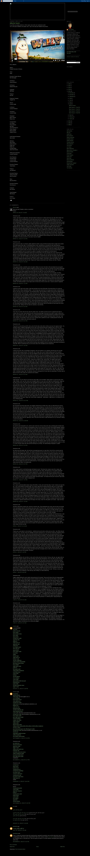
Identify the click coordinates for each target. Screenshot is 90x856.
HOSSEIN (15, 826)
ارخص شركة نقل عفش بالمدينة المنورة (20, 812)
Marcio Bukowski (70, 148)
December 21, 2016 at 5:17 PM (21, 759)
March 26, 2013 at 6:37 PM (20, 464)
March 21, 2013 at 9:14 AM (20, 374)
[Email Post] (11, 200)
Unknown (15, 691)
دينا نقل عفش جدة (16, 819)
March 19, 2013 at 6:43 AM (20, 306)
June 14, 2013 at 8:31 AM (19, 599)
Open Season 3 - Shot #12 (74, 109)
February (71, 116)
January (71, 118)
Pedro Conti (69, 156)
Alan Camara (69, 130)
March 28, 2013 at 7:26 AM (20, 501)
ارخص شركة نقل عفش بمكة (18, 814)
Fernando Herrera (70, 142)
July (70, 98)
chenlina (14, 626)
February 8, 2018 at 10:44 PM (21, 781)
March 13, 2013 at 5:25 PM (20, 238)
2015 (69, 85)
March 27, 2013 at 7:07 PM (20, 479)
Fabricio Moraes (70, 140)
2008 (69, 124)
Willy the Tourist (15, 23)
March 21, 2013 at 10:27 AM (20, 400)
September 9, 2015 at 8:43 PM (21, 738)
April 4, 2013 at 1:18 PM (19, 552)
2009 (69, 122)
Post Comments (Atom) (20, 849)
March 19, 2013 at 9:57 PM (20, 320)
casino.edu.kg (51, 836)
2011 (69, 91)
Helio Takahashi (70, 143)
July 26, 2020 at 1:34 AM (19, 830)
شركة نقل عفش (16, 815)
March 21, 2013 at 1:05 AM (20, 345)
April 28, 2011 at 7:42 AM (20, 212)
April (70, 103)
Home (37, 846)
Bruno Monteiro (70, 135)
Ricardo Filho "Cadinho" (71, 163)
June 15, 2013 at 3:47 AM (19, 622)
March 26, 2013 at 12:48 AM (20, 420)
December (71, 92)
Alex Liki (15, 207)
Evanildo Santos (70, 138)
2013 (69, 87)
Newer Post (12, 846)
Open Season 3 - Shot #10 (74, 112)
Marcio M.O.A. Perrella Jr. (72, 150)
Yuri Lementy (69, 167)
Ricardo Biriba (69, 161)
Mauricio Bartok (70, 151)
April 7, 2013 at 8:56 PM (19, 572)
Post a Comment (13, 844)
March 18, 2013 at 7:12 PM (20, 283)
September (71, 96)
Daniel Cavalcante (70, 137)
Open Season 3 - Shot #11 (74, 111)
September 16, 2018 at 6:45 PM (21, 803)
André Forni (69, 134)
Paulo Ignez (69, 153)
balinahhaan (15, 833)
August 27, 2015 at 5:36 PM (20, 688)
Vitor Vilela (69, 166)
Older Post (62, 846)
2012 (69, 89)
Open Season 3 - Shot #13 (74, 107)
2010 (69, 121)
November (71, 94)
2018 (69, 83)
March (70, 115)
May (70, 102)
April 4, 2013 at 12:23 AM (20, 526)
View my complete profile (73, 56)
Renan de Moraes (70, 159)
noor (14, 806)
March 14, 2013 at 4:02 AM (20, 261)
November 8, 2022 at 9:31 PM (21, 841)
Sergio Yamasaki (70, 164)
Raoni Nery (69, 158)
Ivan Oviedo (69, 145)
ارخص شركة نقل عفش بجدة (18, 818)
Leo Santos (69, 147)
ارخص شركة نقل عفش (17, 809)
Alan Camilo (71, 29)
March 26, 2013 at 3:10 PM (20, 445)
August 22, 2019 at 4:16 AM (20, 823)
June (70, 100)
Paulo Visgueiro (70, 155)
